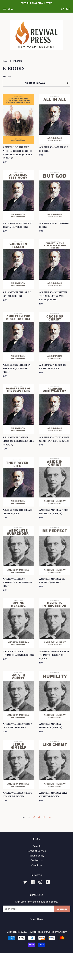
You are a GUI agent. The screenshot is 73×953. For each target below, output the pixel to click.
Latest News (36, 919)
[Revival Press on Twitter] (25, 882)
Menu (10, 9)
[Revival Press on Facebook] (33, 882)
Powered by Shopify (55, 932)
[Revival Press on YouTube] (48, 882)
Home (5, 61)
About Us (36, 865)
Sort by (7, 76)
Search (37, 846)
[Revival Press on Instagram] (40, 882)
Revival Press (35, 932)
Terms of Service (36, 851)
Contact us (36, 860)
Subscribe (62, 908)
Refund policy (36, 855)
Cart (67, 9)
